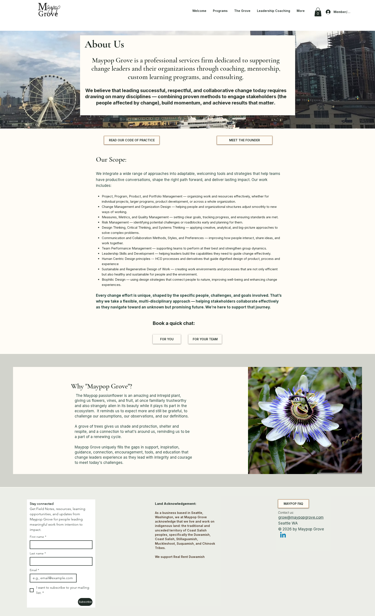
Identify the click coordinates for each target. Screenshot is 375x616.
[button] (318, 12)
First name (38, 537)
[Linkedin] (283, 535)
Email (34, 570)
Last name (38, 553)
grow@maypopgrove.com (301, 517)
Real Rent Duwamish (189, 557)
